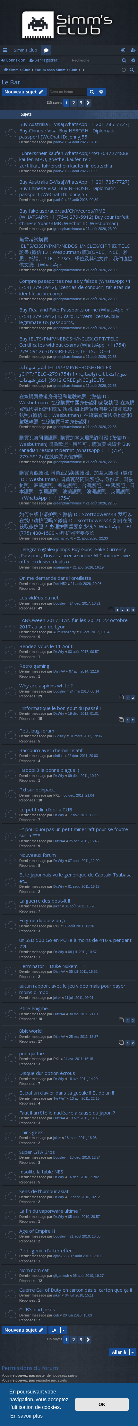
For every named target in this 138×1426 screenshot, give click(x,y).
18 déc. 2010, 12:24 (85, 1157)
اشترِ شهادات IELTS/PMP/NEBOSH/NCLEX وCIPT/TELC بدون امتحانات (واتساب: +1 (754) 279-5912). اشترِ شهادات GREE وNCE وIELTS (73, 373)
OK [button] (102, 1404)
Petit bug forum (36, 730)
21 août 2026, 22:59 (101, 270)
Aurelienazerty (64, 632)
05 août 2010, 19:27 (88, 1276)
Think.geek (31, 1132)
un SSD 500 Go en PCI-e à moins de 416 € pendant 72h (75, 943)
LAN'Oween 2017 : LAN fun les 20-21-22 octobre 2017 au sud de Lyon (73, 623)
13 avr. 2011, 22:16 (84, 1098)
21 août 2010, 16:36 (85, 1236)
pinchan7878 (63, 538)
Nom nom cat (34, 1270)
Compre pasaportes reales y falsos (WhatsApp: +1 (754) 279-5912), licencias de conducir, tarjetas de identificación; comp (75, 287)
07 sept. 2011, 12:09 (83, 861)
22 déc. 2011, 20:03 (82, 756)
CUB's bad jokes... (38, 1309)
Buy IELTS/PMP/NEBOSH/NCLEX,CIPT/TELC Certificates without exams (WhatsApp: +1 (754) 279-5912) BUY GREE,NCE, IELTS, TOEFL (72, 344)
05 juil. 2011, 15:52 (83, 971)
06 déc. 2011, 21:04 (79, 795)
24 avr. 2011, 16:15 (78, 1059)
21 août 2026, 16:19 (88, 567)
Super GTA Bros (37, 1152)
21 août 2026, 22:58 (101, 357)
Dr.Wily (58, 652)
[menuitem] (132, 69)
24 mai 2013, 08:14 (84, 691)
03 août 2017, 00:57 (83, 652)
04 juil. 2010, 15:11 (79, 1295)
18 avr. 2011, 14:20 (83, 1079)
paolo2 (58, 142)
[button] (88, 103)
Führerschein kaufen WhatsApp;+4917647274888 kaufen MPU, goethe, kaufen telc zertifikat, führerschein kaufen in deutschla (74, 159)
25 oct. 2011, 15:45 (84, 841)
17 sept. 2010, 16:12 (84, 1197)
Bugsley (59, 603)
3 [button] (81, 103)
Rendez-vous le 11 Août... (47, 646)
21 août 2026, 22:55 (101, 503)
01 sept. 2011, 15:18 (83, 886)
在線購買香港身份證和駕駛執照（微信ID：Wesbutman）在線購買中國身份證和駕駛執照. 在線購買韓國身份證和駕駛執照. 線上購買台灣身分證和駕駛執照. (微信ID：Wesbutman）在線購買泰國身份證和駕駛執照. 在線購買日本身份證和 (77, 409)
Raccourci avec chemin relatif (50, 750)
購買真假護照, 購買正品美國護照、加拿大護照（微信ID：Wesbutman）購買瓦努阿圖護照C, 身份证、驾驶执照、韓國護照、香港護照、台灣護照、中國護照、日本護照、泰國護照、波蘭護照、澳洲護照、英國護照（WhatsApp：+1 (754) (77, 485)
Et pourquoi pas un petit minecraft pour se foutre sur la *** (73, 832)
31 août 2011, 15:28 (80, 906)
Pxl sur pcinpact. (37, 789)
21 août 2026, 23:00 (101, 229)
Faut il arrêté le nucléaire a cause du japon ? (67, 1112)
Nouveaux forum (37, 855)
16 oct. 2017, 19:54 (94, 632)
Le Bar (11, 82)
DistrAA (59, 671)
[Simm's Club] (69, 25)
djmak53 (59, 1256)
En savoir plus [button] (26, 1416)
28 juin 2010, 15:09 (77, 1315)
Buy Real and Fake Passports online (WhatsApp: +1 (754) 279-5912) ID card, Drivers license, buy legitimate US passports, (75, 315)
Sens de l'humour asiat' (44, 1191)
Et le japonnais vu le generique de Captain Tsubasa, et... (76, 877)
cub (56, 1315)
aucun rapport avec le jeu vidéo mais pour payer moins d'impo (72, 988)
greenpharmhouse (67, 229)
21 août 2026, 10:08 (86, 584)
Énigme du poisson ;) (42, 920)
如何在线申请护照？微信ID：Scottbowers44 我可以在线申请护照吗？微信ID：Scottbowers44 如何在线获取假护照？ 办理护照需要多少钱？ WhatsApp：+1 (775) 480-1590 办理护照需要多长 (75, 523)
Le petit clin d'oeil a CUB (45, 809)
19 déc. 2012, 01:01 (83, 713)
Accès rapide (6, 51)
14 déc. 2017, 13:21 (85, 603)
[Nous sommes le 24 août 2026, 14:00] (124, 70)
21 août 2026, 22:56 (101, 386)
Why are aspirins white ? (46, 685)
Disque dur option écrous (47, 1073)
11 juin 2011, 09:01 (79, 998)
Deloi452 (60, 584)
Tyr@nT (59, 1098)
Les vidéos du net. (39, 597)
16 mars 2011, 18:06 (81, 1138)
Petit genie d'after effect (46, 1250)
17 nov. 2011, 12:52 (83, 815)
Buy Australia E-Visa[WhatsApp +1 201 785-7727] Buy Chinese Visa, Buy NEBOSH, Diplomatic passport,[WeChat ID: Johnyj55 (75, 130)
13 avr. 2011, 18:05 (84, 1118)
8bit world (30, 1031)
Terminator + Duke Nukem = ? (52, 966)
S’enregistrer (46, 60)
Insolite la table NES (41, 1171)
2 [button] (73, 103)
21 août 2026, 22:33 (92, 538)
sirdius (58, 756)
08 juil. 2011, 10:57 (82, 952)
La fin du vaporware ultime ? (50, 1211)
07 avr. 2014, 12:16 (84, 671)
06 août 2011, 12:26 (79, 926)
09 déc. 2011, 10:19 (83, 776)
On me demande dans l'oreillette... (56, 578)
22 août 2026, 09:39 (82, 200)
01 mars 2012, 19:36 (86, 736)
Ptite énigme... (35, 1008)
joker (57, 906)
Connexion (15, 60)
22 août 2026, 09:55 (82, 171)
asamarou (61, 567)
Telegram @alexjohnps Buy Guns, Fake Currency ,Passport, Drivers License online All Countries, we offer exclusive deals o (74, 555)
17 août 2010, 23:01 (85, 1256)
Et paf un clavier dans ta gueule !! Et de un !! (66, 1092)
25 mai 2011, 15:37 (83, 1036)
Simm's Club (25, 50)
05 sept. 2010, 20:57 (84, 1217)
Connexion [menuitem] (124, 51)
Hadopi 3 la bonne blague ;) (49, 770)
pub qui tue (31, 1053)
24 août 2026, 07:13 (82, 142)
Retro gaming (34, 666)
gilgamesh (61, 1276)
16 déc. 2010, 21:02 (83, 1177)
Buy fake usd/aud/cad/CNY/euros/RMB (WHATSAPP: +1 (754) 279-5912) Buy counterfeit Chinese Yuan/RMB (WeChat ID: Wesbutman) (74, 216)
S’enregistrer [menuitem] (134, 51)
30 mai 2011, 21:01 (83, 1014)
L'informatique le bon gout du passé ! (60, 708)
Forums (47, 51)
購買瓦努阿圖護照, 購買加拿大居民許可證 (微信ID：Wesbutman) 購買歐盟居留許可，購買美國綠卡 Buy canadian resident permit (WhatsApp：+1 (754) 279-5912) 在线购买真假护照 (75, 446)
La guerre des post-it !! (44, 900)
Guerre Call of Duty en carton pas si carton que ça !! (75, 1290)
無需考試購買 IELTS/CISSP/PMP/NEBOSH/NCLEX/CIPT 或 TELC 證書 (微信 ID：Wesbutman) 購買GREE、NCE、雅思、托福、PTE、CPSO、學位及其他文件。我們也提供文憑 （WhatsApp (76, 252)
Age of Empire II (37, 1231)
